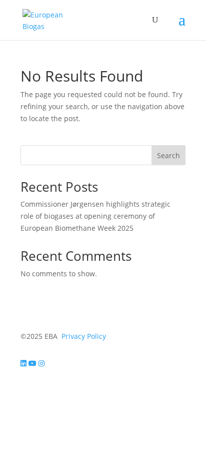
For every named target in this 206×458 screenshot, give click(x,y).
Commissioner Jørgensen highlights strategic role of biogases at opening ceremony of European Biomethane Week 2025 (95, 216)
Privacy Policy (84, 336)
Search (168, 155)
